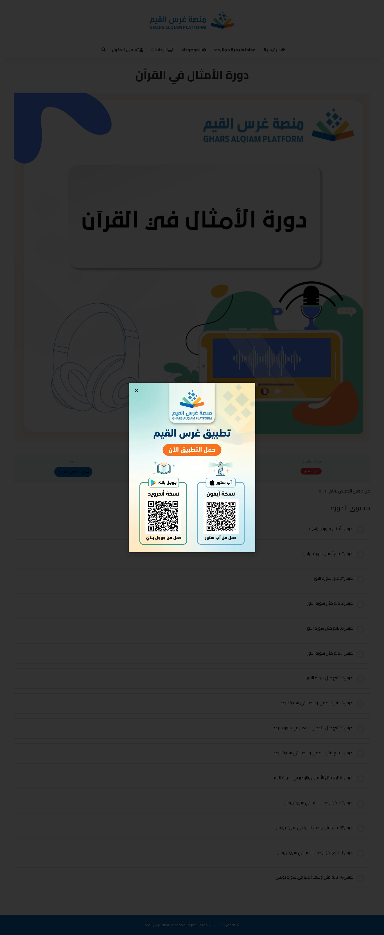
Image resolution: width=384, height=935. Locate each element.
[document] (192, 467)
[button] (136, 390)
